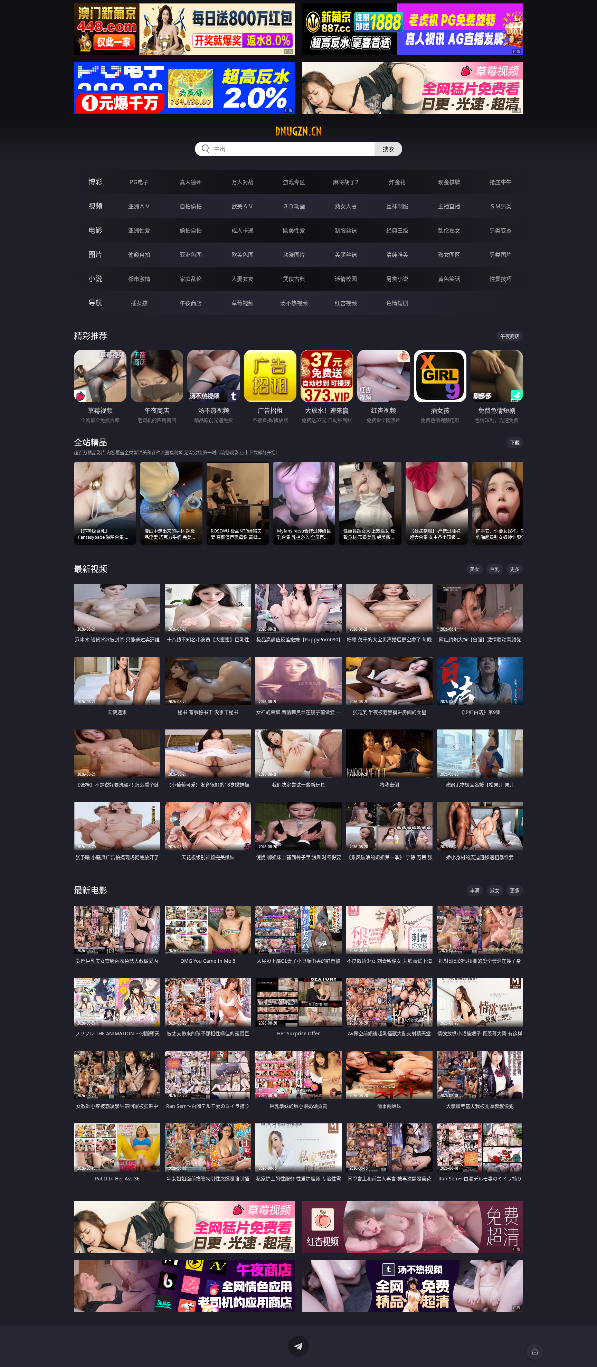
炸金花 (397, 182)
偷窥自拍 (139, 254)
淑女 (495, 890)
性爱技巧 (501, 279)
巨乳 (495, 569)
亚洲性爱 (139, 230)
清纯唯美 (397, 254)
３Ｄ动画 (294, 206)
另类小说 (397, 279)
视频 (95, 206)
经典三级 (397, 230)
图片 (95, 254)
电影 (95, 230)
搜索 (388, 149)
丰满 (475, 890)
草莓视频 (242, 303)
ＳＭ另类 (501, 206)
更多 (515, 569)
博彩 (95, 182)
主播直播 (449, 206)
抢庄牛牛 (501, 182)
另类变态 (501, 230)
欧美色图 (242, 254)
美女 (475, 569)
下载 (515, 442)
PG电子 (139, 182)
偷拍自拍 (191, 230)
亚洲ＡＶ (139, 206)
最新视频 (90, 568)
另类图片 (501, 254)
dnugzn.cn (298, 131)
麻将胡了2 (345, 182)
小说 (95, 278)
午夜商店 (191, 303)
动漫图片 (294, 254)
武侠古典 (294, 279)
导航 (95, 303)
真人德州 (191, 182)
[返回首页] (535, 1352)
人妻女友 (242, 279)
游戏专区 (294, 182)
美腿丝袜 (346, 254)
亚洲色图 (191, 254)
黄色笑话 (449, 279)
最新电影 (90, 890)
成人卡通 (242, 230)
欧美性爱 (294, 230)
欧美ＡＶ (242, 206)
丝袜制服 (397, 206)
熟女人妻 (346, 206)
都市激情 (139, 279)
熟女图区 (449, 254)
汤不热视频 (294, 303)
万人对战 (242, 182)
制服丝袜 (346, 230)
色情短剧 (397, 303)
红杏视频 (346, 303)
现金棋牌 (449, 182)
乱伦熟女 (449, 230)
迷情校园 (346, 279)
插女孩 (139, 303)
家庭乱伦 (191, 279)
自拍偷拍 (191, 206)
